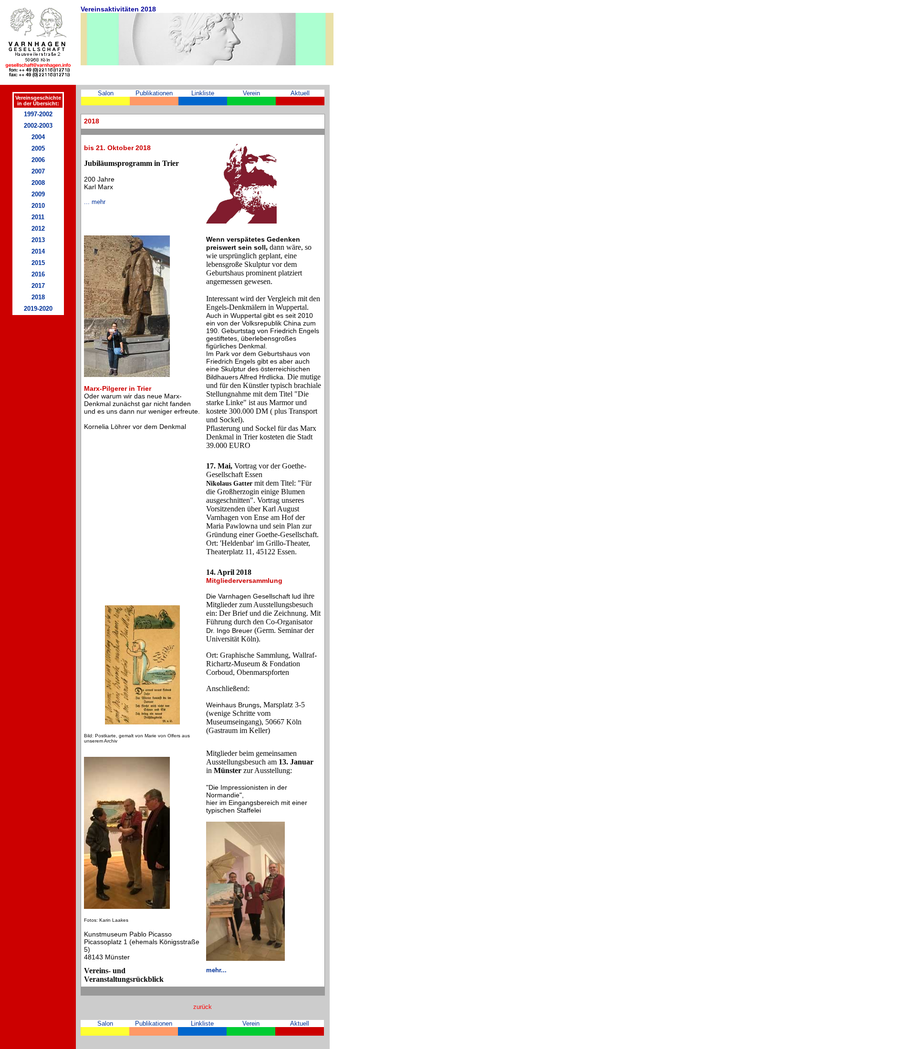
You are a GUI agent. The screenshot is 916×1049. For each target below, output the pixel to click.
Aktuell (300, 93)
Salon (106, 93)
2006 (38, 159)
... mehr (94, 201)
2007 (38, 171)
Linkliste (202, 93)
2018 (38, 297)
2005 (38, 148)
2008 (38, 182)
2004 (38, 137)
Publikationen (154, 93)
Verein (251, 93)
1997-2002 (38, 114)
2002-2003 (38, 125)
